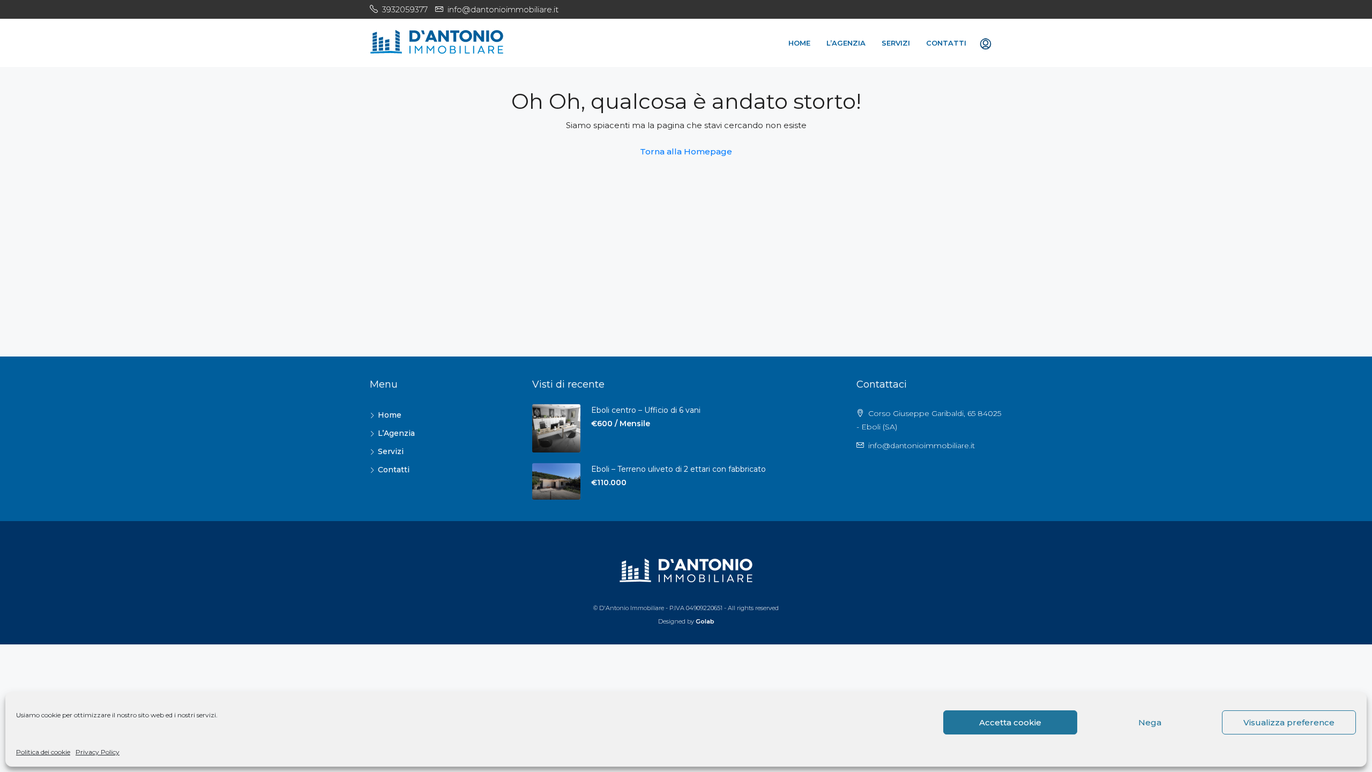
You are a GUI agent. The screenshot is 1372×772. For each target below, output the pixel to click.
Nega (1149, 722)
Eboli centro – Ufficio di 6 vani (645, 410)
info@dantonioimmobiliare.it (921, 445)
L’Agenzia (846, 43)
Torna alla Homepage (686, 151)
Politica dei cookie (43, 752)
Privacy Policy (98, 752)
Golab (705, 621)
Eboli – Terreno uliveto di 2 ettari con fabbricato (678, 469)
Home (799, 43)
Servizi (896, 43)
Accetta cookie (1010, 722)
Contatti (946, 43)
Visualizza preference (1288, 722)
